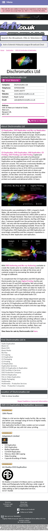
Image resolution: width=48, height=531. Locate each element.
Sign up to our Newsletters (13, 516)
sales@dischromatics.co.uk (24, 100)
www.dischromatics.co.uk (24, 94)
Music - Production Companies (13, 386)
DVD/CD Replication (9, 375)
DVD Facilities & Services (11, 370)
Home (2, 50)
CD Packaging (7, 359)
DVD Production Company (11, 373)
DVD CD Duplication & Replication (25, 50)
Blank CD (5, 346)
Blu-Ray (4, 353)
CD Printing (6, 362)
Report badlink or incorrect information (33, 401)
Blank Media (6, 350)
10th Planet (7, 414)
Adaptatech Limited (10, 436)
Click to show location (10, 396)
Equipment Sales (13, 33)
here (29, 11)
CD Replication (7, 364)
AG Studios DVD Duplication (14, 467)
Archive (36, 33)
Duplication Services (9, 366)
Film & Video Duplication (11, 377)
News (42, 33)
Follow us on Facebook (27, 509)
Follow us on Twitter (26, 512)
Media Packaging (8, 379)
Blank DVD (6, 348)
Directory (3, 33)
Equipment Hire (24, 33)
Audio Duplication (8, 344)
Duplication (9, 50)
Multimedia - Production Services (14, 384)
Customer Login (8, 504)
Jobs (32, 33)
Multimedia (6, 381)
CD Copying (6, 355)
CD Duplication (7, 357)
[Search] (44, 38)
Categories (8, 506)
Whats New (23, 502)
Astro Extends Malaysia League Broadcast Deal (23, 45)
